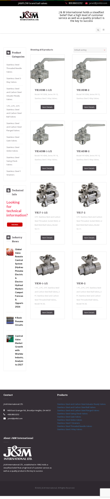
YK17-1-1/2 (41, 212)
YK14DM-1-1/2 (43, 151)
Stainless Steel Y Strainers (68, 423)
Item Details (47, 107)
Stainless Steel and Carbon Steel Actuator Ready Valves (81, 404)
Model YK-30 (40, 304)
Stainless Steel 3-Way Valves (46, 98)
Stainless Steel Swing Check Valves (12, 161)
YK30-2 (81, 283)
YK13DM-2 (83, 89)
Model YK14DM (41, 155)
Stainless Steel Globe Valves (69, 420)
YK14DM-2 (83, 151)
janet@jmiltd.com (98, 3)
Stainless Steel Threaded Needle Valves (14, 68)
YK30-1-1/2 (41, 283)
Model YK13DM (41, 94)
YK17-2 (80, 212)
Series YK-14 (53, 155)
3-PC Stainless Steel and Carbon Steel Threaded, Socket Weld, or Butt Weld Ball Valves (47, 221)
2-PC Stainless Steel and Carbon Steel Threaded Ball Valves (47, 296)
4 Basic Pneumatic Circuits (20, 321)
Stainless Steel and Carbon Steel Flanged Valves (14, 127)
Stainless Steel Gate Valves (69, 416)
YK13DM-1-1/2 (43, 89)
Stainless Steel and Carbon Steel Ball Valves (76, 407)
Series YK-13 (53, 94)
